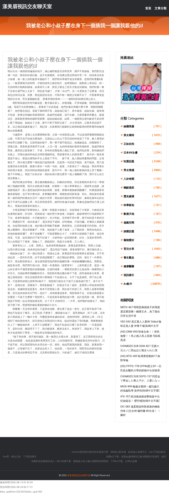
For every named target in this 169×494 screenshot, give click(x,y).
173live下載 (117, 461)
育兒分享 (142, 248)
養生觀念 (142, 257)
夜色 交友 (16, 456)
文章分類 (161, 8)
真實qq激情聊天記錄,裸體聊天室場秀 (140, 456)
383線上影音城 (118, 452)
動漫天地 (142, 213)
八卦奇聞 (142, 178)
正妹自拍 (142, 143)
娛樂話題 (142, 231)
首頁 (148, 8)
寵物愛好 (142, 240)
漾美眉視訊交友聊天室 (27, 6)
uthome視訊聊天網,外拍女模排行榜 (90, 452)
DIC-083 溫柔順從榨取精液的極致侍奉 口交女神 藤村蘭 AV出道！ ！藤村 (140, 411)
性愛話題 (142, 161)
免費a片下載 (112, 456)
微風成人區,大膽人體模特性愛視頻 (90, 461)
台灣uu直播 (131, 461)
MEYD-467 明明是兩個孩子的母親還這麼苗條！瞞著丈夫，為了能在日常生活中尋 (140, 311)
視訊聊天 (142, 275)
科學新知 (142, 205)
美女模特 (142, 135)
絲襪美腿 (142, 126)
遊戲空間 (142, 222)
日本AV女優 (142, 152)
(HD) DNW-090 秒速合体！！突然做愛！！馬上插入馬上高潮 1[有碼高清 (140, 336)
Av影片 (142, 283)
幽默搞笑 (142, 187)
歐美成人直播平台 (137, 452)
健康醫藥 (142, 266)
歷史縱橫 (142, 196)
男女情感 (142, 170)
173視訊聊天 (29, 456)
